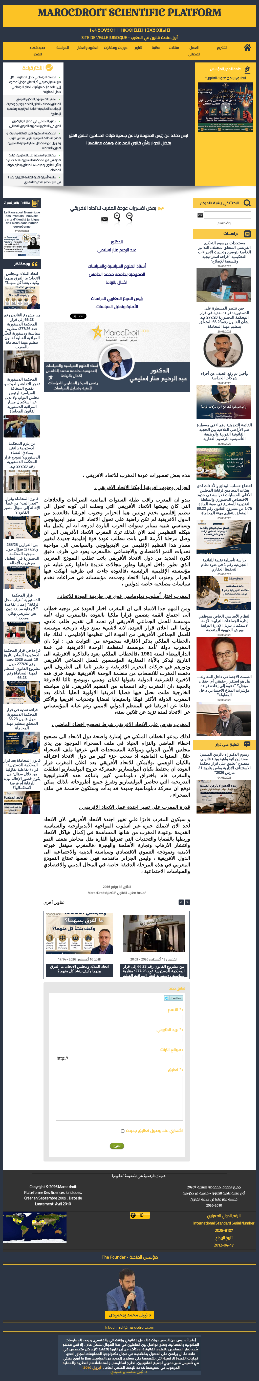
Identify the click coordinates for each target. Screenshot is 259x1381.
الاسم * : (175, 1009)
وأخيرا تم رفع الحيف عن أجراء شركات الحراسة (224, 375)
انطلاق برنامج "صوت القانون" (225, 78)
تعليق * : (175, 1069)
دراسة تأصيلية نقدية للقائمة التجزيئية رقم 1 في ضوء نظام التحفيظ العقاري (34, 179)
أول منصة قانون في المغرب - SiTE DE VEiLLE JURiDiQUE (129, 37)
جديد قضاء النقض (37, 50)
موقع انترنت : (171, 1049)
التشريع (222, 47)
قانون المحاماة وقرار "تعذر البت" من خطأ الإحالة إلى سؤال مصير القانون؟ (22, 505)
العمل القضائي (194, 50)
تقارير (138, 47)
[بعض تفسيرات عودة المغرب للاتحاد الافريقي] (117, 323)
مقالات (174, 47)
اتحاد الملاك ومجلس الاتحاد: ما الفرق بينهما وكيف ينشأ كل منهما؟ (22, 278)
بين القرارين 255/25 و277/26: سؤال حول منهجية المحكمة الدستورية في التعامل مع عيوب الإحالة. (22, 553)
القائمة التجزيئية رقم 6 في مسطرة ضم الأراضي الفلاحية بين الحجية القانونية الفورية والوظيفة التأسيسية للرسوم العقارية (224, 432)
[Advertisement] (147, 432)
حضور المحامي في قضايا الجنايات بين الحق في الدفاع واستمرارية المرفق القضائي (35, 123)
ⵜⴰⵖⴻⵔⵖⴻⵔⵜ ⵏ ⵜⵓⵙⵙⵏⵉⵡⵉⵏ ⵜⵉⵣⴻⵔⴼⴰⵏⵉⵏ (129, 30)
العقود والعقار (87, 47)
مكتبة (156, 47)
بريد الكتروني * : (170, 1029)
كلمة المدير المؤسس (225, 68)
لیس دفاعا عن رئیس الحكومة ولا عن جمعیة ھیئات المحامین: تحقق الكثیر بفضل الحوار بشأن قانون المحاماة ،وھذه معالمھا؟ (128, 139)
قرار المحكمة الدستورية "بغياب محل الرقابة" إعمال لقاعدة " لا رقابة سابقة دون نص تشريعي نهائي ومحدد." (22, 606)
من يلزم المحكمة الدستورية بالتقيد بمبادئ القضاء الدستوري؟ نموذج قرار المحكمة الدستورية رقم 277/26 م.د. (22, 454)
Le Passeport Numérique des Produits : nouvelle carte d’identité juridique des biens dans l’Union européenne (22, 219)
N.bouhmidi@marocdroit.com (129, 1327)
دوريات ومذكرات (115, 47)
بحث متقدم (224, 223)
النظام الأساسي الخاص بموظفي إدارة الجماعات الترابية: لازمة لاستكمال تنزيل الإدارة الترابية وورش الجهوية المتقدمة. (224, 623)
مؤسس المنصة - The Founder (129, 1257)
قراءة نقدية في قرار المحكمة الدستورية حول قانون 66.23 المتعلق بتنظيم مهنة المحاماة (22, 719)
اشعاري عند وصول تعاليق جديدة (154, 1130)
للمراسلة (62, 47)
